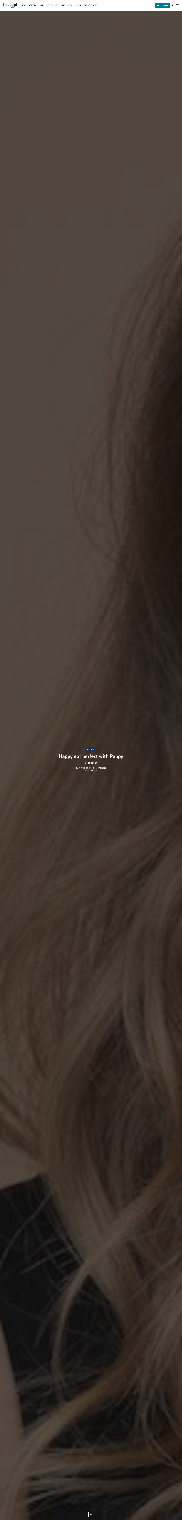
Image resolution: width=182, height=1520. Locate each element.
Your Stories (66, 5)
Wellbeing (32, 5)
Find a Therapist (90, 5)
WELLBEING (91, 749)
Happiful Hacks (52, 5)
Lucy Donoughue (85, 768)
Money (41, 5)
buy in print (162, 5)
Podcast (78, 5)
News (24, 5)
